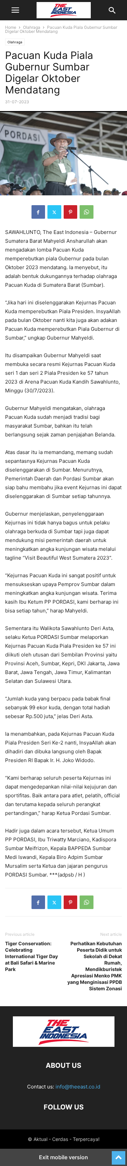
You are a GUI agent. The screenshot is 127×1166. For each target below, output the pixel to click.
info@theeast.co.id (78, 1086)
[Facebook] (38, 212)
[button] (15, 10)
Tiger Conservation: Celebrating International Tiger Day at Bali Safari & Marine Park (31, 956)
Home (10, 27)
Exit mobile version (63, 1157)
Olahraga (31, 27)
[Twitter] (54, 212)
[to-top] (118, 1155)
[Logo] (63, 1045)
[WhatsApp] (86, 212)
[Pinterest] (70, 212)
